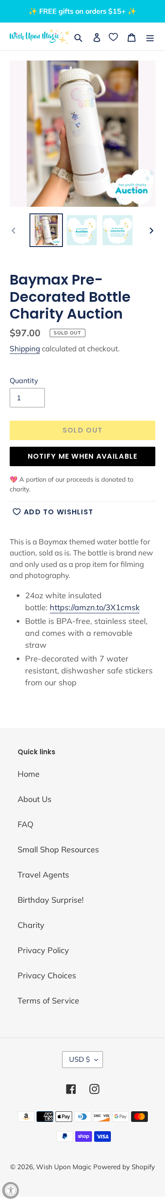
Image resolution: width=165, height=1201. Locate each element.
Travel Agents (43, 875)
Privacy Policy (43, 950)
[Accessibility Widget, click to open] (10, 1190)
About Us (34, 799)
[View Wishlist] (114, 36)
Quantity (24, 380)
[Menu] (150, 36)
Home (29, 774)
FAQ (25, 824)
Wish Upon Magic (63, 1167)
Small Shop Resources (58, 849)
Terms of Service (48, 1001)
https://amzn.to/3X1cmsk (94, 607)
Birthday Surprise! (51, 900)
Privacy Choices (47, 975)
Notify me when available (83, 456)
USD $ (79, 1059)
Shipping (25, 348)
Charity (31, 925)
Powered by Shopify (124, 1167)
